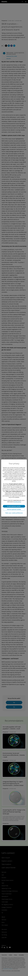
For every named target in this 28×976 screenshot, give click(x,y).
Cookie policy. (17, 502)
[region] (14, 488)
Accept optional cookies (14, 506)
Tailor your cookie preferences (14, 513)
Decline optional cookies (14, 509)
